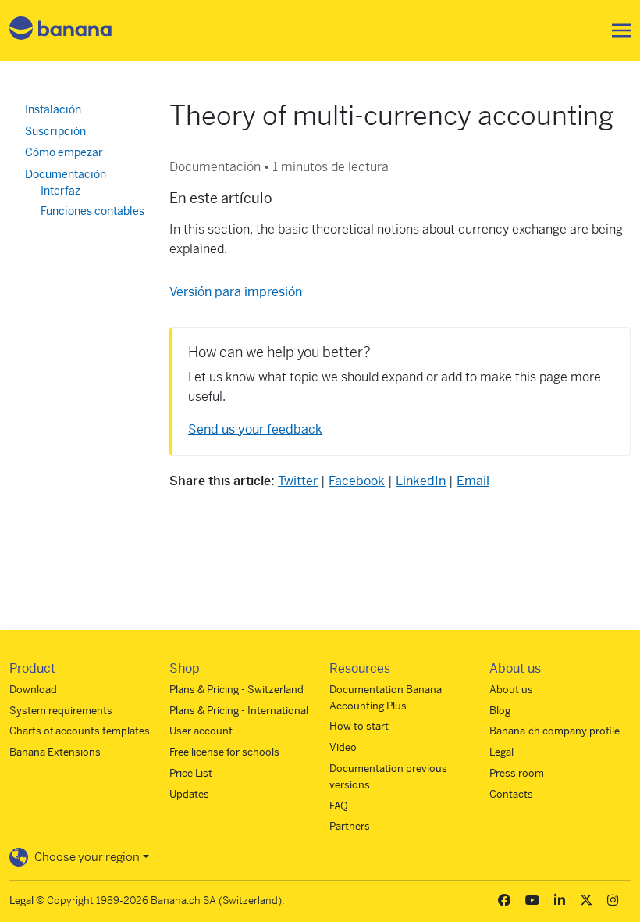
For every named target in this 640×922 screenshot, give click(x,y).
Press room (516, 773)
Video (343, 747)
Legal (501, 752)
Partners (349, 826)
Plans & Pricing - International (238, 710)
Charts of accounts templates (79, 731)
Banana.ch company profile (554, 731)
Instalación (53, 109)
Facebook (357, 481)
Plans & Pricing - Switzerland (236, 689)
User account (201, 731)
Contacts (511, 794)
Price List (190, 773)
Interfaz (60, 191)
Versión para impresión (235, 292)
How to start (359, 726)
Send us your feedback (255, 429)
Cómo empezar (64, 152)
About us (511, 689)
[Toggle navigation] (617, 30)
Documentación (65, 174)
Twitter (298, 481)
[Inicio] (60, 31)
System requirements (60, 710)
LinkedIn (421, 481)
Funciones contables (92, 211)
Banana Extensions (55, 752)
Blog (499, 710)
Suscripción (55, 131)
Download (33, 689)
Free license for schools (224, 752)
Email (473, 481)
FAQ (338, 806)
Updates (189, 794)
